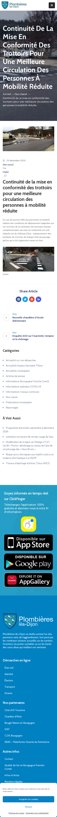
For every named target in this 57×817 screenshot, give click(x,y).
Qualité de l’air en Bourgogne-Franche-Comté (25, 767)
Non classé (21, 94)
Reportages (12, 407)
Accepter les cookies (28, 799)
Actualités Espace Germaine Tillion (24, 365)
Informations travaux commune (22, 392)
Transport (10, 686)
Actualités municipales (18, 371)
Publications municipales (19, 402)
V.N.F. (7, 729)
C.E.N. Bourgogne (13, 735)
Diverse (8, 693)
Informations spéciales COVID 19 (23, 386)
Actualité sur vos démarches (21, 360)
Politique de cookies (16, 813)
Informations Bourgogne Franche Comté (27, 381)
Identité (9, 674)
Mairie (6, 172)
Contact (9, 759)
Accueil (7, 94)
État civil (9, 667)
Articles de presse (15, 376)
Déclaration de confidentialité (37, 813)
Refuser (28, 807)
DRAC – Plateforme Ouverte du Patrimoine (27, 742)
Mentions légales (14, 781)
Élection (9, 680)
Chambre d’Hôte (13, 716)
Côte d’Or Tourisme (15, 710)
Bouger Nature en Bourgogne (20, 723)
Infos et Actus (12, 775)
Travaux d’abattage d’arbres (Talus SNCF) (28, 463)
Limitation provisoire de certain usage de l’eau (29, 436)
